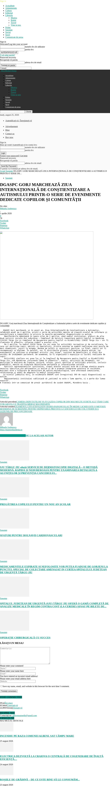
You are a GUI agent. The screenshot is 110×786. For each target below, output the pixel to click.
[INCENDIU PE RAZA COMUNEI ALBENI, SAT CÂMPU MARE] (6, 731)
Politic (8, 27)
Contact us (9, 134)
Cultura (8, 10)
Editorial (9, 13)
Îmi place (9, 703)
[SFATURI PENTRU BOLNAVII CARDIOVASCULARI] (14, 528)
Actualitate (9, 6)
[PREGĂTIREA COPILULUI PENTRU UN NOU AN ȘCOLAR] (14, 497)
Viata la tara (16, 25)
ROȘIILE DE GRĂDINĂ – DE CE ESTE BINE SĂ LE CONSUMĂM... (40, 779)
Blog (7, 130)
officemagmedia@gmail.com (24, 715)
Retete (13, 20)
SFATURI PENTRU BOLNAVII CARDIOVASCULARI (31, 535)
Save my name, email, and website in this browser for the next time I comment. (36, 686)
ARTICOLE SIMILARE (13, 435)
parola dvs (29, 49)
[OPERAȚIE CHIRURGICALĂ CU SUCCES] (14, 630)
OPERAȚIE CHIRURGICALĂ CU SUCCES (25, 637)
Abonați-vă (17, 708)
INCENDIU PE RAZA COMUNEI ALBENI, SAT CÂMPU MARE (37, 736)
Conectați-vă (12, 705)
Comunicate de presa (14, 37)
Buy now (9, 137)
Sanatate (8, 30)
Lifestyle (9, 15)
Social (8, 32)
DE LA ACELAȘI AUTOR (39, 435)
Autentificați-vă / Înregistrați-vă (18, 121)
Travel (13, 23)
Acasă (2, 171)
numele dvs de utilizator (35, 47)
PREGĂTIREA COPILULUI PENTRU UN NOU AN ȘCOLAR (35, 504)
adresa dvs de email (33, 62)
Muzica (14, 18)
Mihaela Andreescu (8, 208)
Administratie (11, 8)
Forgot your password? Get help (13, 156)
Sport (7, 35)
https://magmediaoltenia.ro (11, 430)
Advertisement (11, 126)
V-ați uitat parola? (7, 55)
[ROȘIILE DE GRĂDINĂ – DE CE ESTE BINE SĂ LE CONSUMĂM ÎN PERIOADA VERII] (6, 774)
